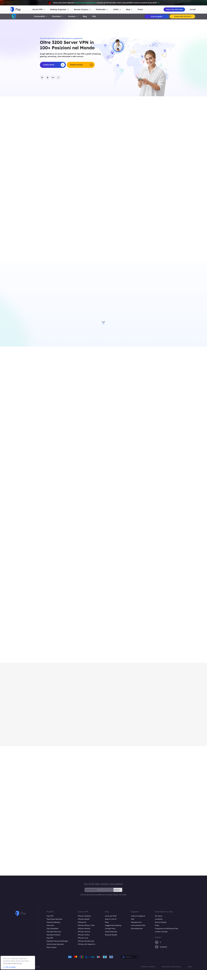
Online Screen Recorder (55, 944)
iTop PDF (50, 938)
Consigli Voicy (110, 928)
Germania (56, 140)
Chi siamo (158, 916)
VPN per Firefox (84, 935)
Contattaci (159, 919)
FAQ (94, 16)
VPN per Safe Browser (86, 941)
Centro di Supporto (138, 916)
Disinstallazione (137, 928)
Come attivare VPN (138, 925)
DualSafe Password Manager (57, 941)
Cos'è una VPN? (111, 916)
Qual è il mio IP (110, 919)
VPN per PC (82, 922)
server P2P (132, 321)
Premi (157, 925)
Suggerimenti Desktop (113, 925)
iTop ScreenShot (52, 928)
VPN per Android (84, 928)
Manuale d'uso (136, 922)
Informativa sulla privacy (171, 967)
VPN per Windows (84, 916)
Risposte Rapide (111, 935)
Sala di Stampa (160, 922)
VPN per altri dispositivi (86, 944)
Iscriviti (116, 890)
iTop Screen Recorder (54, 919)
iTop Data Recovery (54, 932)
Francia (55, 133)
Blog (85, 16)
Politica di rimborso (148, 967)
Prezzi (140, 9)
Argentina (56, 232)
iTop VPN (50, 916)
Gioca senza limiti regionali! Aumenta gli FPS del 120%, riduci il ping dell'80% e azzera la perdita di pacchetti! (105, 3)
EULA (190, 967)
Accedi (193, 9)
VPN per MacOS (83, 919)
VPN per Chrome (84, 932)
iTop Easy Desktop (53, 922)
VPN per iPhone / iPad (86, 925)
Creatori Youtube (161, 932)
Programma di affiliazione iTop (166, 928)
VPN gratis (132, 300)
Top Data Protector (54, 935)
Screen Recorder (111, 932)
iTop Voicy (50, 925)
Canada (56, 245)
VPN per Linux (83, 938)
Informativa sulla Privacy (12, 963)
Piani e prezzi (51, 947)
